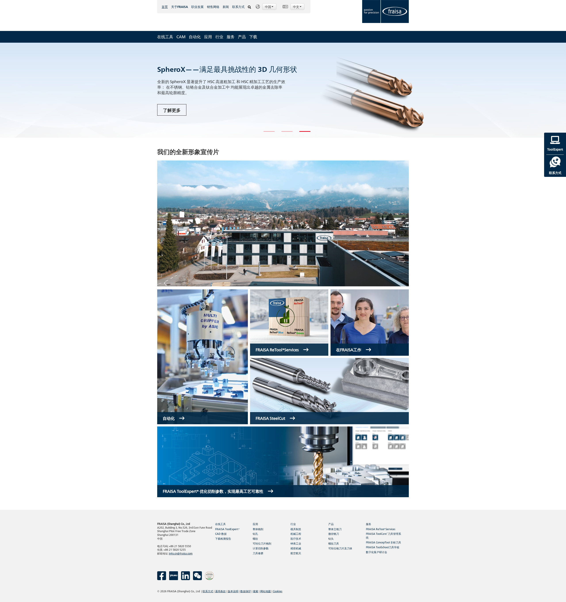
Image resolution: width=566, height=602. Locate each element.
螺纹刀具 (333, 543)
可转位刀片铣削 (262, 543)
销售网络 (213, 6)
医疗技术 (296, 538)
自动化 (195, 36)
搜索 (255, 591)
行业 (219, 36)
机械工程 (296, 533)
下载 (253, 36)
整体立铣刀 (335, 529)
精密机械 (296, 548)
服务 (231, 36)
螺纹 (255, 538)
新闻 (226, 6)
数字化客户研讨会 (376, 552)
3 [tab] (301, 133)
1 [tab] (266, 133)
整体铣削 (258, 529)
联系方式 (238, 6)
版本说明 (233, 591)
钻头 (331, 538)
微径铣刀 (333, 533)
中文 (296, 6)
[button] (267, 6)
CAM (180, 36)
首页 (165, 6)
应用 (208, 36)
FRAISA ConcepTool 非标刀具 (383, 542)
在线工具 (165, 36)
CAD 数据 (221, 533)
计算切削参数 (261, 548)
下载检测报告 (223, 538)
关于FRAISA (179, 6)
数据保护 (245, 591)
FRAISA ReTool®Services (380, 529)
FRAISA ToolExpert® (227, 529)
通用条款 (220, 591)
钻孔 (255, 533)
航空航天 (296, 553)
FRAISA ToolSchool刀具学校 (382, 547)
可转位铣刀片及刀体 (340, 548)
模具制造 (296, 529)
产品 (242, 36)
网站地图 (265, 591)
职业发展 (197, 6)
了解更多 (172, 110)
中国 (268, 6)
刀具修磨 (258, 553)
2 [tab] (283, 133)
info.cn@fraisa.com (181, 553)
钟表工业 (296, 543)
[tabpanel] (283, 90)
